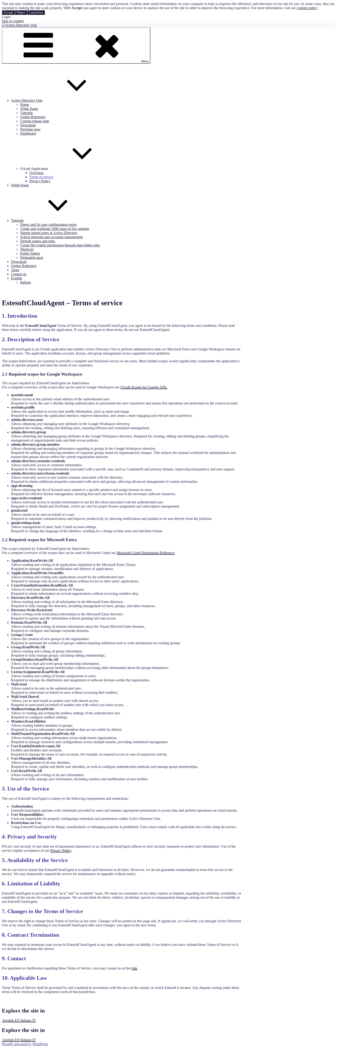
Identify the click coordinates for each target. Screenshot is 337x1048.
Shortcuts (27, 249)
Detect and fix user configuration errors (48, 225)
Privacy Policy (39, 181)
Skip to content (13, 21)
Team (15, 270)
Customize (36, 12)
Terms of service (41, 177)
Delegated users (31, 257)
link (134, 968)
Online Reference (33, 117)
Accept (8, 12)
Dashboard (28, 133)
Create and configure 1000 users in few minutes (54, 229)
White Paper (29, 109)
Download (28, 125)
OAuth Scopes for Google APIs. (143, 387)
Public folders (30, 253)
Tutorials (26, 113)
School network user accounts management (51, 237)
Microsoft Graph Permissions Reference (145, 553)
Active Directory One (26, 100)
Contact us (18, 274)
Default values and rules (37, 241)
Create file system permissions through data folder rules (60, 245)
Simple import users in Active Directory (48, 233)
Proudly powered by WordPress (25, 1044)
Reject (21, 12)
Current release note (34, 121)
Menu (145, 61)
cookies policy (307, 8)
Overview (36, 173)
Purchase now (30, 129)
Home (24, 104)
